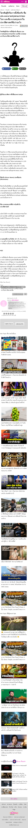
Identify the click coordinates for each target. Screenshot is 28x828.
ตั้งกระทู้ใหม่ (14, 799)
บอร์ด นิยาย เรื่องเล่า (15, 10)
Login (9, 323)
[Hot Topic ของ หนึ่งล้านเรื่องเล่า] (3, 306)
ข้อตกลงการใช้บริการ (8, 817)
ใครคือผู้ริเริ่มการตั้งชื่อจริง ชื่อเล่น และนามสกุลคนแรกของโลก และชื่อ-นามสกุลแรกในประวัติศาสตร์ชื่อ (12, 287)
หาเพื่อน (21, 804)
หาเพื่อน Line (4, 807)
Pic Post (11, 807)
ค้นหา (18, 6)
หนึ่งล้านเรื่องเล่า (8, 27)
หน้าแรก (2, 10)
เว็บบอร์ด (3, 6)
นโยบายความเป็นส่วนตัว (19, 817)
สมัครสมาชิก (19, 324)
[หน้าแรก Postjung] (7, 1)
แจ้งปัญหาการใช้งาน (17, 822)
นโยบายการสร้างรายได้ (15, 819)
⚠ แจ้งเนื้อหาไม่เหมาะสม (18, 294)
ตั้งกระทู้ (24, 6)
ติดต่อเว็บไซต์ (9, 822)
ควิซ (15, 807)
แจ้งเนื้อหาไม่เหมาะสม (14, 825)
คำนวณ (20, 807)
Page (14, 809)
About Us (24, 819)
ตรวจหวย (9, 804)
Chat (25, 804)
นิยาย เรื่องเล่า (21, 761)
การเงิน (25, 807)
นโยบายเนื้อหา (5, 819)
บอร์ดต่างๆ (11, 6)
